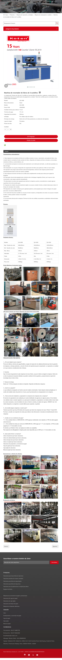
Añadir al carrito (31, 140)
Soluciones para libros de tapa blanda (12, 581)
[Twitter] (33, 655)
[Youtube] (37, 655)
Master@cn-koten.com (11, 635)
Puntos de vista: (8, 123)
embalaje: (6, 116)
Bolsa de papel (7, 623)
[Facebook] (25, 655)
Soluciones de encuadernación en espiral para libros (16, 586)
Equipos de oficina (7, 589)
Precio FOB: (7, 107)
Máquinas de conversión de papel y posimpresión (15, 595)
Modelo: (6, 100)
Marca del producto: (9, 102)
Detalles (6, 151)
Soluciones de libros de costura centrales (13, 578)
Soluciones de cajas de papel (10, 598)
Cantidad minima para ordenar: (11, 109)
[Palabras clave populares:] (57, 23)
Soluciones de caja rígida (9, 601)
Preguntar (32, 136)
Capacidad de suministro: (10, 114)
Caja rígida (6, 621)
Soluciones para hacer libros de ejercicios (13, 575)
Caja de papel (6, 618)
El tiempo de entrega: (9, 119)
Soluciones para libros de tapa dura (11, 583)
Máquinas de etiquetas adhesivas (11, 606)
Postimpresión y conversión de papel (12, 615)
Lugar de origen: (8, 121)
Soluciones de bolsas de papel (10, 603)
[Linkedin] (29, 655)
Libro (4, 613)
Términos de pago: (8, 112)
